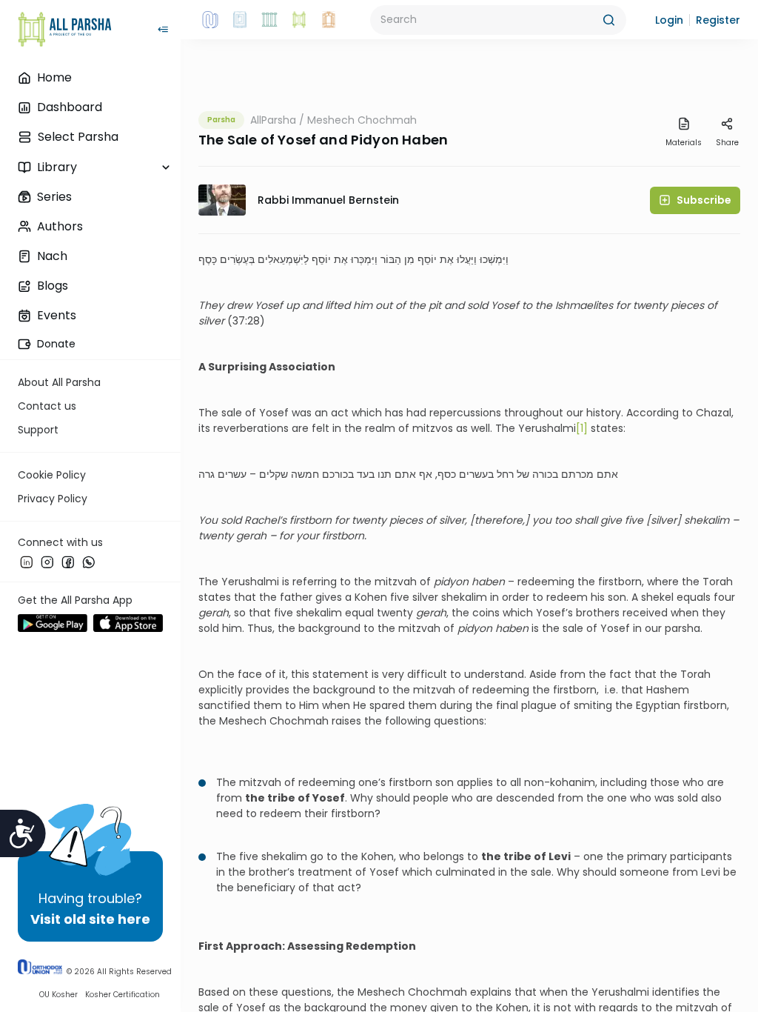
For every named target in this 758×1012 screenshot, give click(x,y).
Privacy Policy (52, 498)
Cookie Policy (52, 474)
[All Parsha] (299, 20)
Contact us (47, 406)
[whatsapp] (89, 562)
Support (38, 429)
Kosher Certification (122, 994)
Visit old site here (90, 919)
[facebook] (68, 562)
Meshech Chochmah (362, 120)
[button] (669, 20)
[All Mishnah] (240, 20)
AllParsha (273, 120)
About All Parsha (59, 382)
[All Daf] (329, 20)
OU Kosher (58, 994)
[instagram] (47, 562)
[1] (582, 428)
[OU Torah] (210, 20)
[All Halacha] (269, 20)
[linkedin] (27, 562)
